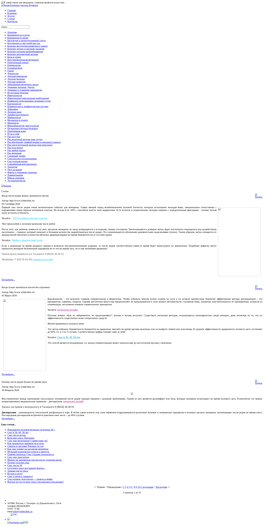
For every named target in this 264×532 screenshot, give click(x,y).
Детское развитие (16, 81)
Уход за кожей (14, 169)
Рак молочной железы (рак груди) (24, 139)
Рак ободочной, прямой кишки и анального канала (34, 142)
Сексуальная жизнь (17, 161)
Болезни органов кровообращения (25, 51)
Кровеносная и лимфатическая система (27, 106)
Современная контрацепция (22, 164)
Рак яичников (14, 153)
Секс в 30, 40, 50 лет (68, 337)
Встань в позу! (15, 473)
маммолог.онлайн (43, 259)
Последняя (161, 487)
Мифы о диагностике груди (27, 240)
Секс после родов (16, 435)
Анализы (12, 32)
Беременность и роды (18, 35)
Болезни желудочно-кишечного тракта (27, 46)
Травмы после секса (17, 471)
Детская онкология (17, 76)
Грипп (10, 70)
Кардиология (14, 103)
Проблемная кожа (16, 131)
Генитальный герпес (18, 62)
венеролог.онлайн (67, 310)
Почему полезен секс (18, 462)
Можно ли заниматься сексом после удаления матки (34, 460)
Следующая (147, 487)
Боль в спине (14, 57)
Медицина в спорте (17, 120)
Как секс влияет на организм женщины (27, 449)
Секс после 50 (14, 465)
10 (139, 487)
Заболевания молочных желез (22, 84)
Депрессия (12, 73)
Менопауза (13, 123)
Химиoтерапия (15, 175)
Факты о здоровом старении (22, 172)
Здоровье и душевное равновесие (24, 90)
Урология (12, 167)
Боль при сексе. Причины (20, 438)
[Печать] (258, 197)
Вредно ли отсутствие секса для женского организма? (35, 482)
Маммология (14, 117)
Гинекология (14, 65)
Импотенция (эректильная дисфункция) (28, 98)
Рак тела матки (15, 147)
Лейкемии (12, 109)
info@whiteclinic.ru (22, 511)
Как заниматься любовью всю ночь (25, 443)
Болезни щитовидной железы (22, 54)
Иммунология (14, 95)
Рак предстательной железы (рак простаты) (29, 145)
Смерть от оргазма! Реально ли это (25, 446)
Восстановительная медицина (23, 59)
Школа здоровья (15, 178)
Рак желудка (13, 136)
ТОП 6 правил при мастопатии (30, 218)
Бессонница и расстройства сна (23, 43)
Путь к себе (13, 134)
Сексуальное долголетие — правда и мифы (30, 479)
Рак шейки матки (16, 150)
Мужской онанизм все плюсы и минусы (28, 451)
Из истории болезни (17, 92)
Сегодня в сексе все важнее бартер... (26, 468)
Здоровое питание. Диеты (20, 87)
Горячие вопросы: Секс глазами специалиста (30, 454)
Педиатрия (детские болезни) (22, 128)
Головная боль (14, 68)
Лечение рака (14, 112)
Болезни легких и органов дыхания (25, 48)
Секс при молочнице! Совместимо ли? (27, 440)
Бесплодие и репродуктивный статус (26, 40)
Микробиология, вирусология (23, 125)
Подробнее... (8, 279)
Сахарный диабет (16, 156)
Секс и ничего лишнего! (20, 476)
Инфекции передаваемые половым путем (29, 101)
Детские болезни (16, 79)
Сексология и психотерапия (22, 158)
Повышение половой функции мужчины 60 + (31, 429)
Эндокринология (16, 180)
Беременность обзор (17, 37)
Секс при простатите (18, 457)
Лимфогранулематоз (18, 114)
